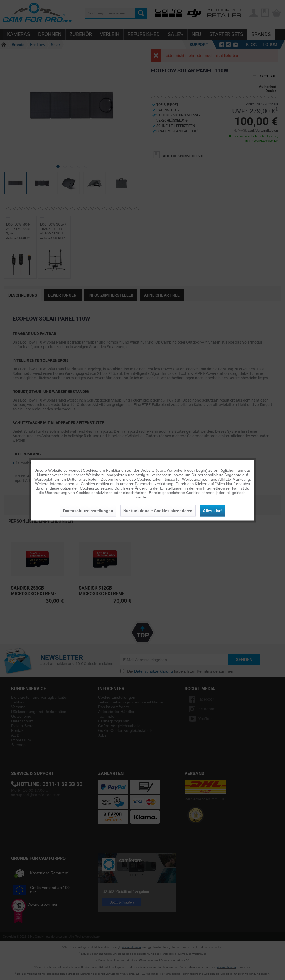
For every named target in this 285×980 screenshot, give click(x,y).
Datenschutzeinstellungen (88, 510)
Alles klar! (212, 510)
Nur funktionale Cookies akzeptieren (158, 510)
